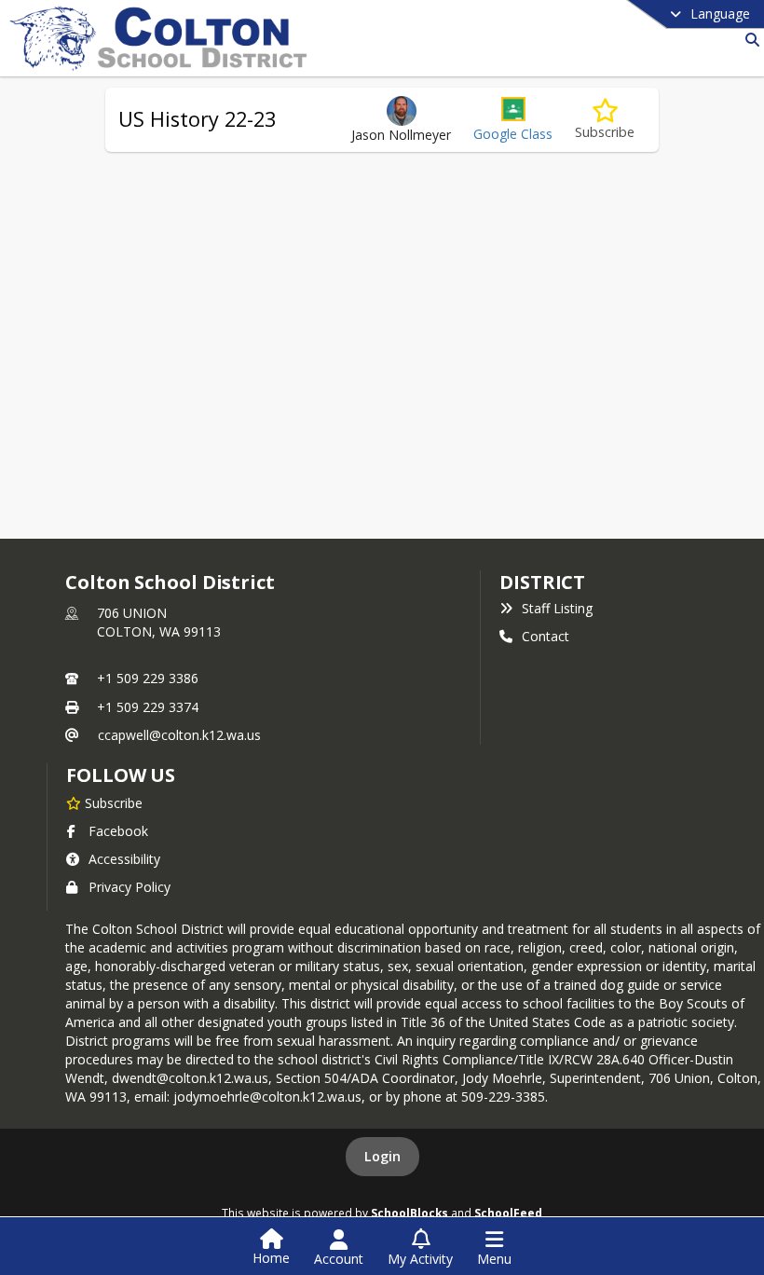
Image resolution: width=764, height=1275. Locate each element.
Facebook (118, 831)
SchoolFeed (508, 1212)
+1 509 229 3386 (147, 678)
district (542, 582)
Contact (545, 636)
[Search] (748, 39)
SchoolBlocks (409, 1212)
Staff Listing (557, 608)
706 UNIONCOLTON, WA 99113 (159, 622)
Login (382, 1156)
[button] (513, 119)
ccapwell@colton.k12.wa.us (179, 735)
